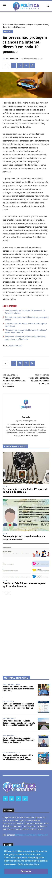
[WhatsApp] (32, 65)
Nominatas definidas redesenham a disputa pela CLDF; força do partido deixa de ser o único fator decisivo (18, 706)
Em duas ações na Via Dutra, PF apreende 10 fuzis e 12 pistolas (25, 311)
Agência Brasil (16, 345)
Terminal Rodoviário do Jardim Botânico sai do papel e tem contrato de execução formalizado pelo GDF (19, 723)
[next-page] (8, 592)
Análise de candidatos (11, 752)
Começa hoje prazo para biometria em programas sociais (27, 318)
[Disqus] (26, 632)
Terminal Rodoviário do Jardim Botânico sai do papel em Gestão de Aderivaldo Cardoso (18, 740)
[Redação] (4, 58)
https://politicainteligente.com (26, 421)
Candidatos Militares (11, 684)
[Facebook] (13, 65)
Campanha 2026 (8, 701)
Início (5, 25)
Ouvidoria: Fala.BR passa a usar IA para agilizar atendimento (26, 324)
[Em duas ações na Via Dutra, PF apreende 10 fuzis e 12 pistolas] (26, 468)
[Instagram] (11, 798)
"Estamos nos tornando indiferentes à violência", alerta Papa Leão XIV (26, 331)
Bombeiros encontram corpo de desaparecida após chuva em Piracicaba (25, 337)
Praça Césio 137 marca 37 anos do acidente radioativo (39, 381)
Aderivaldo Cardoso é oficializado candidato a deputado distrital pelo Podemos (18, 689)
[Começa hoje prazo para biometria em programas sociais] (26, 515)
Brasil (10, 25)
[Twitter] (20, 65)
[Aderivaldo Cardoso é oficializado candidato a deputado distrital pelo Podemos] (43, 690)
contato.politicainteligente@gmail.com (31, 835)
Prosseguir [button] (26, 871)
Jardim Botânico (9, 718)
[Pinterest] (26, 65)
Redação (14, 58)
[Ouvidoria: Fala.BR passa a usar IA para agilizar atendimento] (26, 562)
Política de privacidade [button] (28, 864)
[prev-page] (4, 592)
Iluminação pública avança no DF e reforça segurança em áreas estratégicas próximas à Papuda (18, 757)
